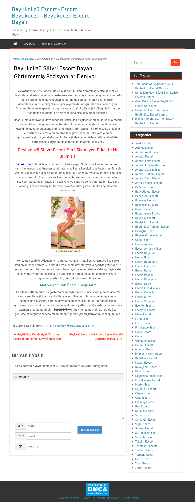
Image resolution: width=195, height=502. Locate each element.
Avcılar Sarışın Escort (149, 169)
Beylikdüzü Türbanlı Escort (152, 226)
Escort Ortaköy (144, 292)
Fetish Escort (143, 323)
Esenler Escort (144, 305)
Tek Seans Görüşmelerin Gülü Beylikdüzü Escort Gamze (154, 86)
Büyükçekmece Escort (149, 235)
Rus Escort (142, 406)
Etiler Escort (143, 314)
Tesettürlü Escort (146, 446)
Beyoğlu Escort (145, 231)
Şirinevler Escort (145, 419)
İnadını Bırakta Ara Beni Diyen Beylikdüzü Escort (154, 121)
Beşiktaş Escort (145, 218)
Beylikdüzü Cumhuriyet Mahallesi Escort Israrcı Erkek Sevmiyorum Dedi (37, 336)
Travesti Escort (144, 450)
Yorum (23, 376)
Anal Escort (28, 59)
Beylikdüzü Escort (146, 222)
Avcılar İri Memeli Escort (151, 165)
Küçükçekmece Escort (149, 375)
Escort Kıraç (143, 283)
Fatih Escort (143, 318)
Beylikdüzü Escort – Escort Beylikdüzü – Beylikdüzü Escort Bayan (50, 15)
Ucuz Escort (143, 459)
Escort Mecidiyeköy (147, 288)
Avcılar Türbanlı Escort (149, 174)
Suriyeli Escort (144, 437)
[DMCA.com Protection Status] (97, 489)
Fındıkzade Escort (146, 327)
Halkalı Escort (144, 345)
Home (16, 59)
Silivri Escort (143, 415)
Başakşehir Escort (146, 204)
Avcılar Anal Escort (147, 152)
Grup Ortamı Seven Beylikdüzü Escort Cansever (154, 103)
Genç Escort (143, 332)
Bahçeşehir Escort (146, 196)
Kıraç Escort (143, 371)
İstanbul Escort (144, 349)
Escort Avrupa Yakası (148, 248)
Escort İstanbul (144, 275)
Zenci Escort (143, 468)
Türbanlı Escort (144, 454)
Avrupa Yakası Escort (148, 183)
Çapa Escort (143, 240)
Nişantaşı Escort (145, 389)
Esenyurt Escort (145, 310)
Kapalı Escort (143, 362)
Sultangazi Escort (146, 433)
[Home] (15, 43)
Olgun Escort (143, 393)
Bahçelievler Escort (147, 191)
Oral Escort (142, 397)
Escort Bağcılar (145, 253)
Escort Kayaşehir (146, 279)
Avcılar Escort (144, 156)
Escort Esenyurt (145, 266)
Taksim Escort (144, 441)
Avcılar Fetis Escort (147, 161)
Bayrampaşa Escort (147, 213)
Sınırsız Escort (144, 428)
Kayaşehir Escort (146, 367)
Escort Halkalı (144, 270)
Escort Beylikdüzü (146, 261)
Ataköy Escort (144, 147)
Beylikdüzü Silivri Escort (82, 326)
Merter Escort (144, 384)
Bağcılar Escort (145, 187)
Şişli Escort (142, 424)
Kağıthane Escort (146, 358)
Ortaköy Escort (144, 402)
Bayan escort (143, 209)
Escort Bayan (143, 257)
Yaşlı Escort (142, 463)
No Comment (59, 326)
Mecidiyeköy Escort (147, 380)
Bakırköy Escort (145, 200)
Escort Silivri (143, 297)
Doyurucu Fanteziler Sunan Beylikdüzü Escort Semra (152, 112)
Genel (139, 336)
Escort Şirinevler (145, 301)
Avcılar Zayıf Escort (147, 178)
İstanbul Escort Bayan (149, 354)
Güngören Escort (145, 340)
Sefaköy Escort (144, 411)
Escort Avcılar (144, 244)
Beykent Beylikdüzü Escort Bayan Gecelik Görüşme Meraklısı (96, 336)
